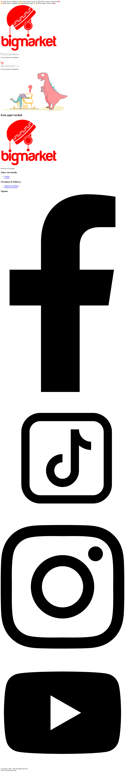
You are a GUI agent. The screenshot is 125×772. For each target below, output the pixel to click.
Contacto (7, 178)
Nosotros (7, 176)
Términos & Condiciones (11, 186)
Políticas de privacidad (10, 187)
